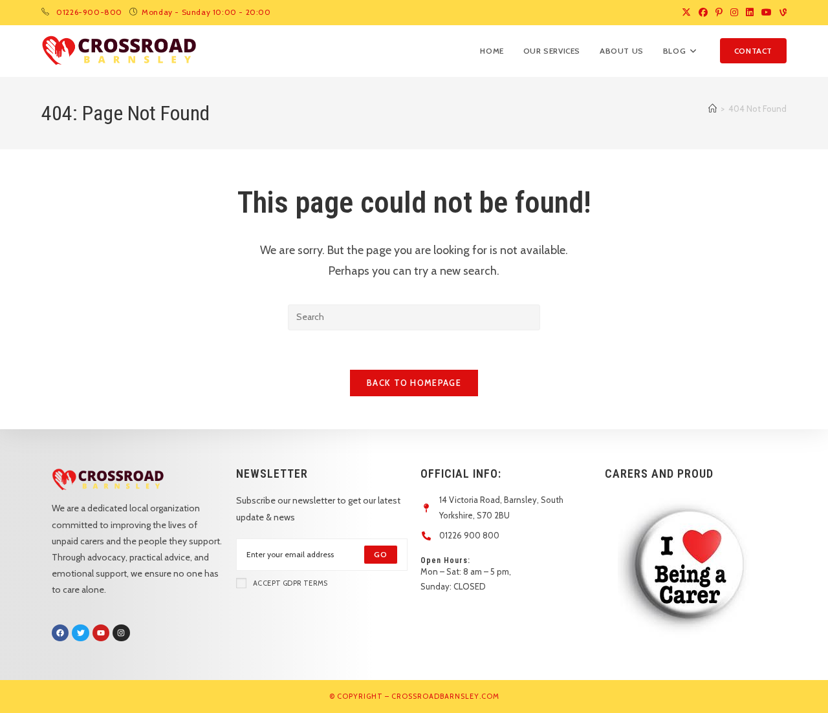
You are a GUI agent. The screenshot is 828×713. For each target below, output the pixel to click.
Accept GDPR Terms (290, 583)
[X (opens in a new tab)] (686, 12)
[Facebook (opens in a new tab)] (703, 12)
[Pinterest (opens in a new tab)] (719, 12)
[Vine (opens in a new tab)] (781, 12)
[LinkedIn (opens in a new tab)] (749, 12)
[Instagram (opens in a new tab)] (734, 12)
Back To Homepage (414, 383)
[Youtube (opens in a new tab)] (766, 12)
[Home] (712, 108)
